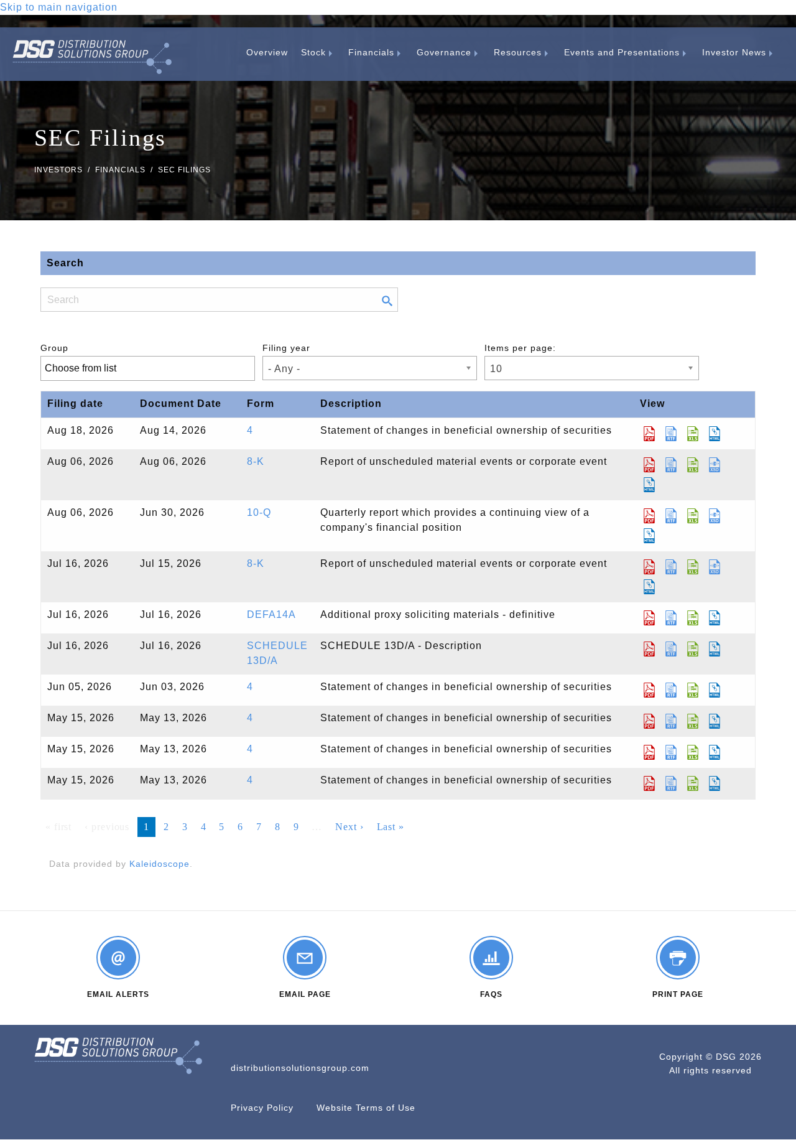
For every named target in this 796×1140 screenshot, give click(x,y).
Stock (313, 52)
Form (260, 403)
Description (351, 403)
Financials (371, 52)
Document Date (180, 403)
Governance (444, 52)
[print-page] (678, 958)
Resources (518, 52)
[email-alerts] (118, 958)
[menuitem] (267, 52)
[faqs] (491, 958)
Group (54, 348)
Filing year (286, 348)
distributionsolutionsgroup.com (300, 1067)
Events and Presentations (622, 52)
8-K (255, 461)
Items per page (518, 348)
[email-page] (305, 958)
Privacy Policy (262, 1107)
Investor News (734, 52)
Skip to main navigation (59, 7)
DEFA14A (271, 614)
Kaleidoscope (159, 864)
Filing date (75, 403)
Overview (267, 52)
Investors (58, 170)
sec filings (184, 170)
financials (120, 170)
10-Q (259, 512)
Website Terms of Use (366, 1107)
